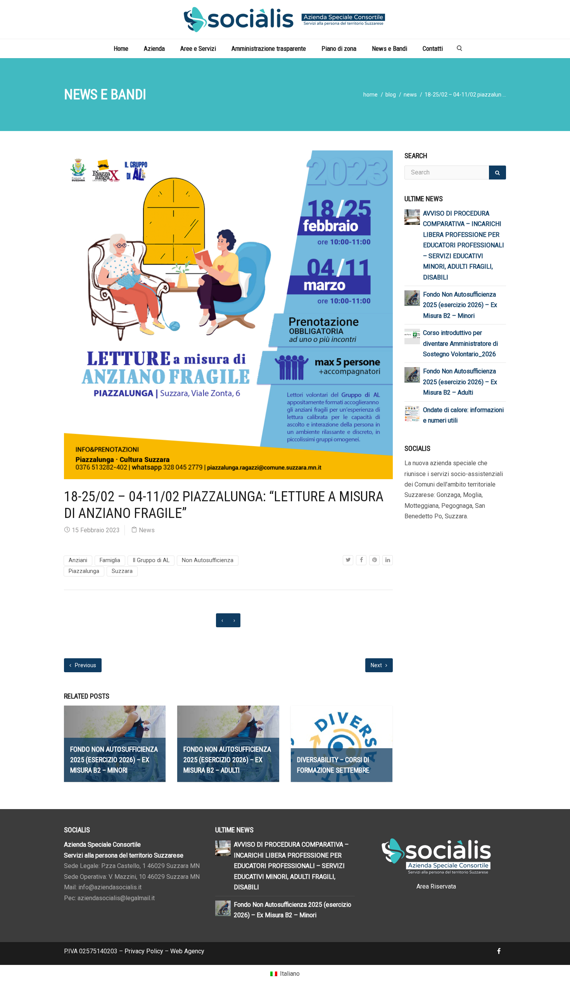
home (370, 94)
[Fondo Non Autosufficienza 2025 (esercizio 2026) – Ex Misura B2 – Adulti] (412, 374)
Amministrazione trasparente (268, 48)
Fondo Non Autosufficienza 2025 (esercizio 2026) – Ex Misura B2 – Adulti (460, 382)
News (410, 94)
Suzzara (122, 571)
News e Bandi (389, 48)
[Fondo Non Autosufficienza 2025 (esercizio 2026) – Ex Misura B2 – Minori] (412, 297)
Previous (85, 665)
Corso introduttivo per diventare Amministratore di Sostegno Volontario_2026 (460, 343)
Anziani (78, 560)
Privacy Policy (143, 951)
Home (121, 48)
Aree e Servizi (198, 48)
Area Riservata (436, 886)
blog (390, 94)
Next (377, 665)
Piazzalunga (84, 571)
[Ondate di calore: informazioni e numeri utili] (412, 413)
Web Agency (187, 951)
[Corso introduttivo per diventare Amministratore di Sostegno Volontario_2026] (412, 334)
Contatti (433, 48)
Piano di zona (338, 48)
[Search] (497, 172)
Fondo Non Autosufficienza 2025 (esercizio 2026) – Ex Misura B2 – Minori (460, 305)
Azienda (154, 48)
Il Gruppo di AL (151, 560)
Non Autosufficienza (207, 560)
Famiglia (110, 560)
